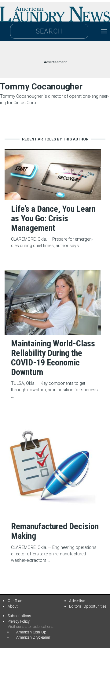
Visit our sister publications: (31, 626)
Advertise (77, 600)
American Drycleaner (33, 637)
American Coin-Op (31, 632)
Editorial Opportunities (88, 606)
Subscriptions (19, 615)
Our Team (16, 600)
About (13, 606)
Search (49, 31)
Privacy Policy (19, 621)
